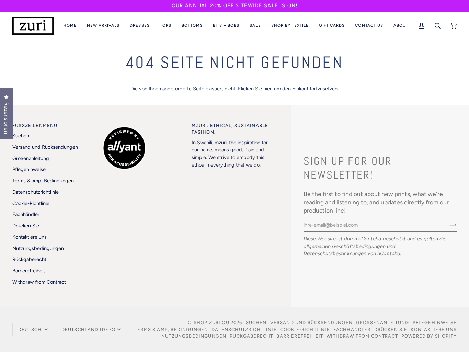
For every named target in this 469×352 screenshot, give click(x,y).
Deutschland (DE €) (88, 329)
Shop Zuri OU (211, 322)
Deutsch (30, 329)
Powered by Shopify (429, 336)
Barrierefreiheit (28, 271)
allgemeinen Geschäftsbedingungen (345, 246)
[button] (103, 26)
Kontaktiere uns (29, 237)
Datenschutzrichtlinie (35, 192)
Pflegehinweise (29, 169)
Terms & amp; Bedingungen (43, 181)
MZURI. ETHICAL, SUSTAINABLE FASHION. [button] (230, 129)
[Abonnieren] (447, 224)
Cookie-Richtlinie (30, 203)
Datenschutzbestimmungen (335, 253)
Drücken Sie (25, 226)
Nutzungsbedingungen (38, 248)
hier (267, 89)
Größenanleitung (30, 158)
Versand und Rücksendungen (45, 147)
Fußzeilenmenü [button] (34, 125)
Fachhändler (25, 214)
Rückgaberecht (29, 259)
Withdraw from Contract (39, 282)
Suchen (20, 136)
